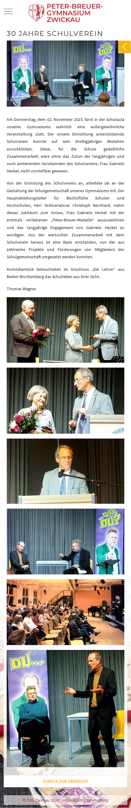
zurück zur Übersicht (65, 781)
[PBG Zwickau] (66, 11)
